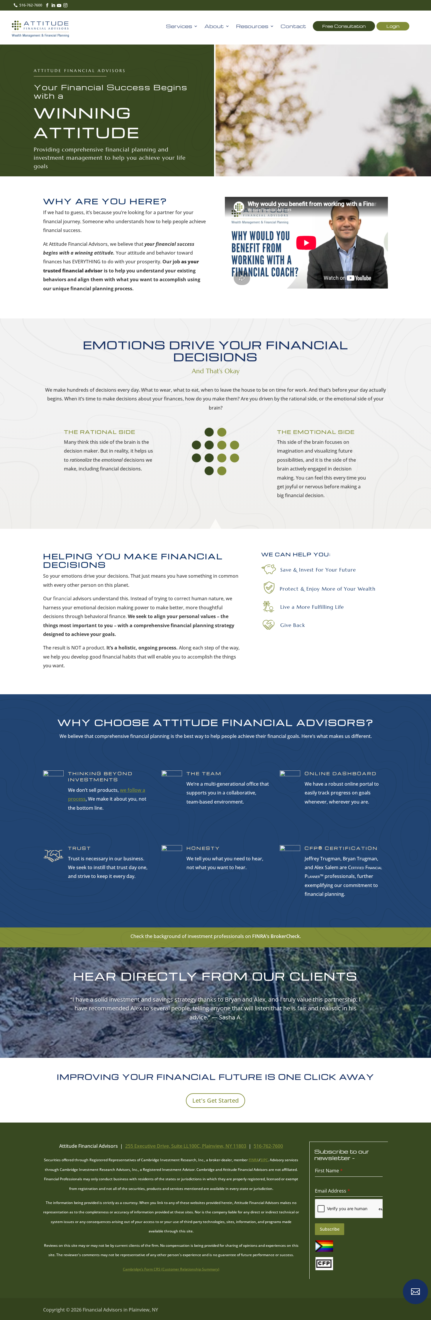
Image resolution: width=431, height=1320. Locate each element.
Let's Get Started (215, 1100)
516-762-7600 (268, 1146)
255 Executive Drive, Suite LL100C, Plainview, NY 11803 (185, 1146)
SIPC (264, 1159)
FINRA (254, 1159)
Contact (293, 26)
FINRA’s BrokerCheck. (276, 936)
